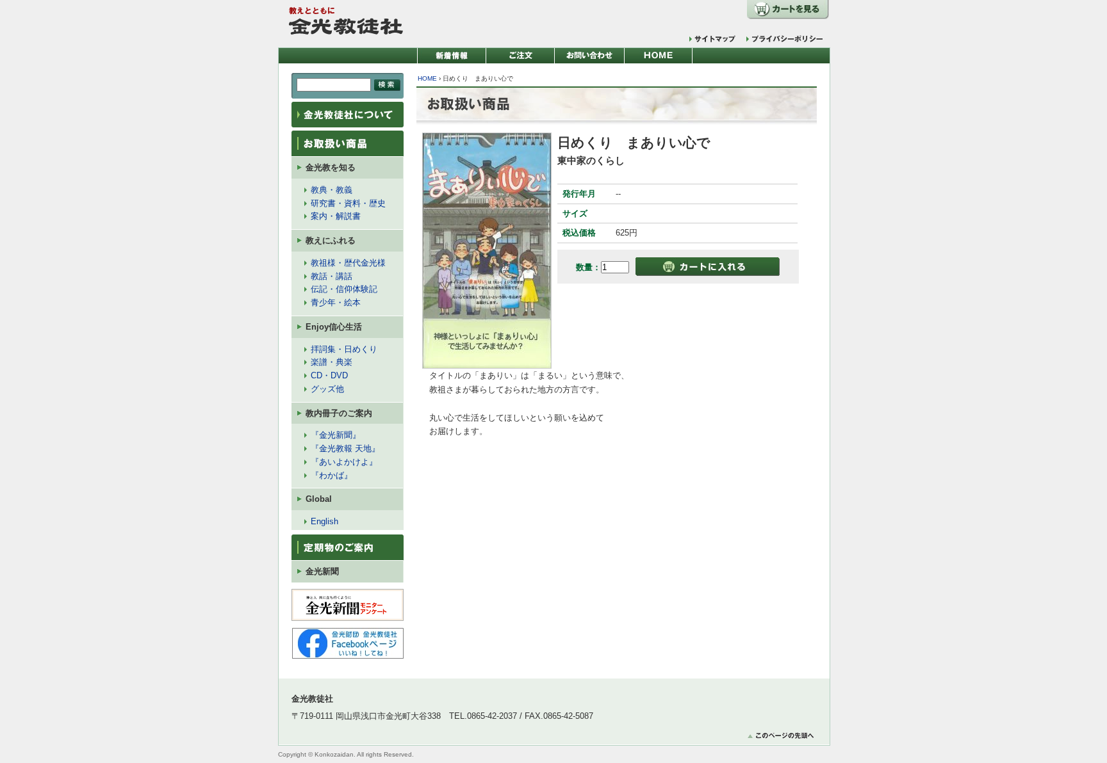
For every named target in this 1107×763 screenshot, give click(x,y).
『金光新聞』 (336, 435)
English (324, 521)
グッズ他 (327, 389)
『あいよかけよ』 (344, 462)
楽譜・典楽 (331, 362)
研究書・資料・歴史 (348, 203)
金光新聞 (322, 571)
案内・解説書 (336, 216)
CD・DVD (329, 375)
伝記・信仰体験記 (344, 289)
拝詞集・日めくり (344, 349)
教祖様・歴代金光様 (348, 263)
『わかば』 (331, 475)
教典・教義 (331, 190)
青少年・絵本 (336, 302)
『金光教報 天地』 (345, 448)
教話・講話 (331, 276)
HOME (427, 78)
